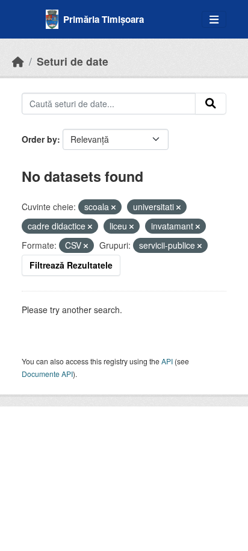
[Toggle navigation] (214, 19)
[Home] (18, 61)
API (167, 361)
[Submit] (210, 103)
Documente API (47, 374)
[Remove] (113, 207)
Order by (39, 139)
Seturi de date (72, 61)
